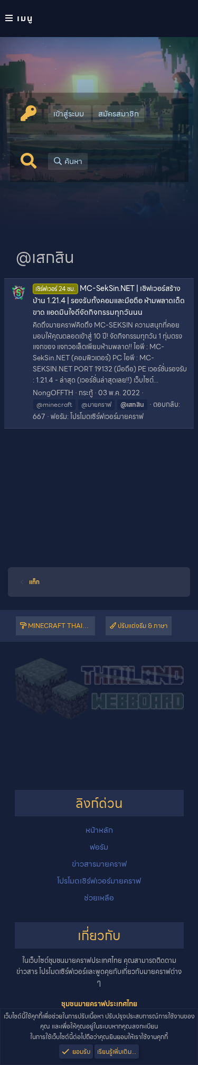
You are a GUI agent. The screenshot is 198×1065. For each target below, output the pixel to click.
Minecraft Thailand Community (60, 626)
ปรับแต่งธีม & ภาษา (141, 626)
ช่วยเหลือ (99, 897)
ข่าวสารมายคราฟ (99, 864)
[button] (99, 18)
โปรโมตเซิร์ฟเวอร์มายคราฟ (107, 416)
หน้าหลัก (99, 830)
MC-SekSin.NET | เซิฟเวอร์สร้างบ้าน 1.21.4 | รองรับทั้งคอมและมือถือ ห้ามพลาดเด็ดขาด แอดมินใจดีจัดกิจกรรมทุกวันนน (109, 300)
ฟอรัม (99, 847)
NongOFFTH (53, 392)
